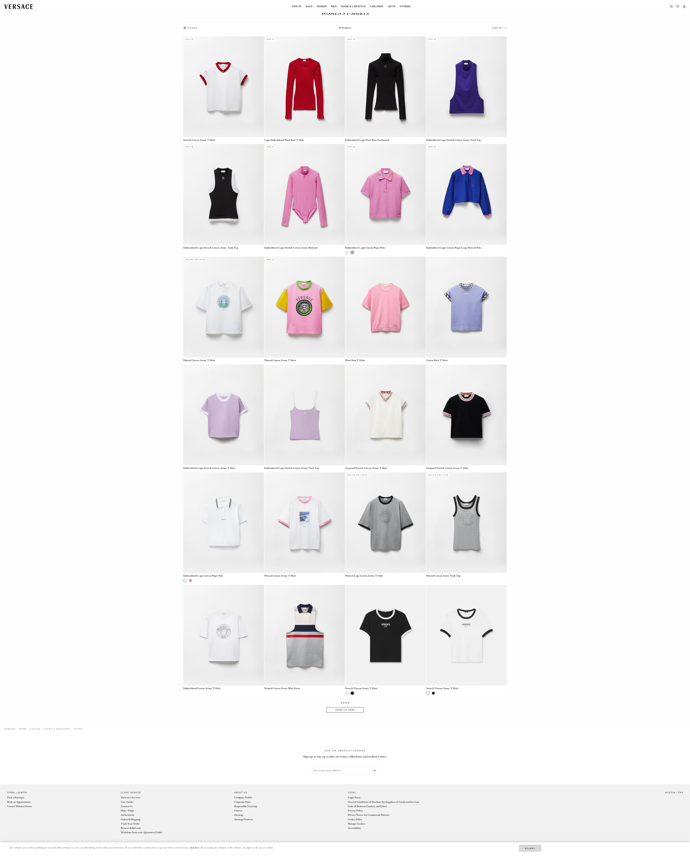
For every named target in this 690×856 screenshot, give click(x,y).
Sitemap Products (243, 819)
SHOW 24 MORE (345, 710)
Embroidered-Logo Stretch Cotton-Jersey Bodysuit (291, 247)
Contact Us (126, 806)
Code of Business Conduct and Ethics (367, 806)
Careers (238, 810)
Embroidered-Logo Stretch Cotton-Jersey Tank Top (453, 140)
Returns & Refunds (131, 828)
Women (322, 6)
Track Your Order (130, 823)
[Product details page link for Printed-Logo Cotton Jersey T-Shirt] (385, 522)
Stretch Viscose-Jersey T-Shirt (361, 688)
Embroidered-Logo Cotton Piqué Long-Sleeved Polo (453, 247)
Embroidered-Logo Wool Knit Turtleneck (367, 140)
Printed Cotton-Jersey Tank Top (443, 575)
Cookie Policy (355, 819)
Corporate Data (242, 801)
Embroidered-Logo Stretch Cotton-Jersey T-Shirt (209, 468)
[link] (10, 729)
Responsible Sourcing (245, 806)
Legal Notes (354, 797)
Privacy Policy (355, 810)
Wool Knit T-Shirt (355, 360)
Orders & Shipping (130, 819)
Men (334, 6)
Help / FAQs (127, 810)
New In (296, 6)
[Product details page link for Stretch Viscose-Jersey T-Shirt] (385, 635)
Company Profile (243, 797)
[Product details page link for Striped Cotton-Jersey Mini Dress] (304, 635)
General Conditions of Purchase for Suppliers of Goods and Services (383, 801)
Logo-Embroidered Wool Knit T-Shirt (284, 140)
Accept (530, 848)
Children (376, 6)
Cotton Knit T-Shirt (437, 360)
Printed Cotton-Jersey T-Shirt (199, 360)
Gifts (391, 6)
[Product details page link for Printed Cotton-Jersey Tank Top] (466, 522)
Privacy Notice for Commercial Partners (369, 814)
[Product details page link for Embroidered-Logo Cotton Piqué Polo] (385, 194)
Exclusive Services (130, 797)
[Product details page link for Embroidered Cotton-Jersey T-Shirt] (223, 635)
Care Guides (127, 801)
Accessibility (354, 828)
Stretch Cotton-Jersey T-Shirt (199, 140)
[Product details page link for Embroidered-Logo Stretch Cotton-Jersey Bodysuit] (304, 194)
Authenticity (128, 814)
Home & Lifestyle (353, 6)
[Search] (671, 6)
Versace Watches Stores (19, 806)
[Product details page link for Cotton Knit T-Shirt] (466, 307)
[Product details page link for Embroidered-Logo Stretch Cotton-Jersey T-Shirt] (223, 415)
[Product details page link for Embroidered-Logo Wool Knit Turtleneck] (385, 86)
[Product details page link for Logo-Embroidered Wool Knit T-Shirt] (304, 86)
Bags (308, 6)
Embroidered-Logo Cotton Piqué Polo (365, 247)
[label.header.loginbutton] (684, 6)
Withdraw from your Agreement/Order (141, 832)
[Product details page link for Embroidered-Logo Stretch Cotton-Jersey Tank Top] (466, 86)
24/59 (345, 703)
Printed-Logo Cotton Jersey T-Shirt (364, 575)
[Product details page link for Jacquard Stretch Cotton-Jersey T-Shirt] (385, 415)
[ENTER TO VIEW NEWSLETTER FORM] (375, 771)
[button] (505, 28)
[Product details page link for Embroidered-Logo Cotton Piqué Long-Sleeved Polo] (466, 194)
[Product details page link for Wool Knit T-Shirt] (385, 307)
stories (405, 6)
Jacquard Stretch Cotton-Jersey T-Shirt (366, 468)
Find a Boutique (15, 797)
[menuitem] (296, 6)
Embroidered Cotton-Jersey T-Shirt (202, 688)
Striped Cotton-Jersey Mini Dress (282, 688)
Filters (193, 28)
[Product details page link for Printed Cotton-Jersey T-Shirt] (223, 307)
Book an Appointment (19, 801)
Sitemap (238, 814)
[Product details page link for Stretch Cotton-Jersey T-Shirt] (223, 86)
